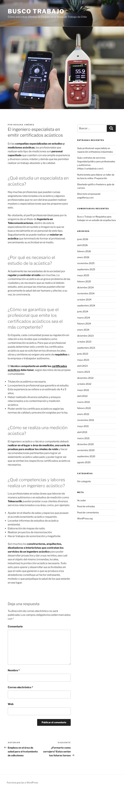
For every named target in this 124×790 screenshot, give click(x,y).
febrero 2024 (84, 323)
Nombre (14, 670)
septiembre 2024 (86, 305)
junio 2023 (82, 353)
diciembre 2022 (85, 378)
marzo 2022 (83, 402)
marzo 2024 (83, 317)
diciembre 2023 (85, 335)
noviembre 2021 (85, 420)
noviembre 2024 (85, 293)
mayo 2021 (83, 426)
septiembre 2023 (86, 347)
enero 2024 (83, 329)
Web (11, 704)
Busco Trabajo (36, 11)
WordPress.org (85, 518)
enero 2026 (83, 257)
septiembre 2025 (86, 269)
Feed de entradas (86, 506)
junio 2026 (82, 239)
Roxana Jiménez (23, 125)
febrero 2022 (84, 408)
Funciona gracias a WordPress (22, 782)
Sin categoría (84, 481)
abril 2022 (82, 396)
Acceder (81, 500)
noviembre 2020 (86, 450)
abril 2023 (82, 365)
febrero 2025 (84, 281)
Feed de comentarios (88, 512)
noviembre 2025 (85, 263)
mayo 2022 (83, 390)
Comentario (15, 626)
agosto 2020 (84, 462)
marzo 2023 (83, 371)
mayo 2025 (83, 275)
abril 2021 (82, 432)
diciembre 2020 (85, 444)
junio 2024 (82, 311)
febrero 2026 (84, 251)
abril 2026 (82, 245)
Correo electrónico (20, 687)
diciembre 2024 (85, 287)
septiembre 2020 (86, 456)
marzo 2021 (83, 438)
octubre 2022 (84, 383)
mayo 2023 (83, 359)
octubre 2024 (84, 299)
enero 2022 (83, 414)
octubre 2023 (84, 341)
